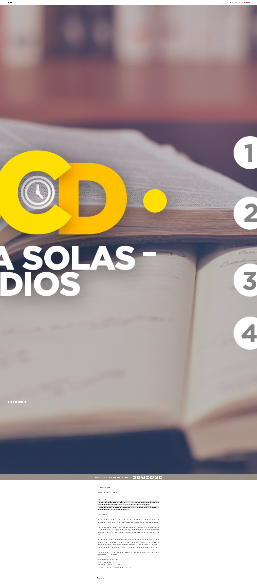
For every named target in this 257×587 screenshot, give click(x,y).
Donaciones (244, 2)
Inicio (208, 2)
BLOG (218, 2)
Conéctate (230, 2)
